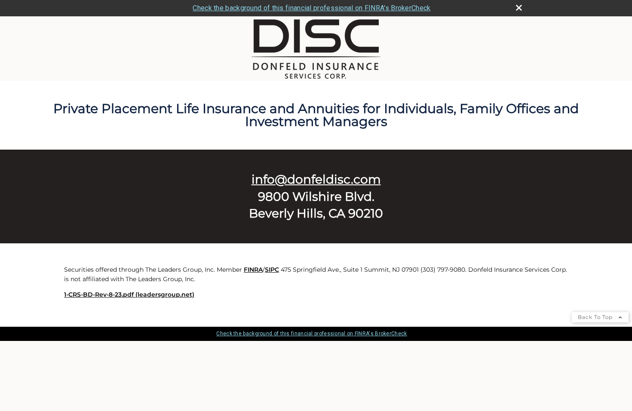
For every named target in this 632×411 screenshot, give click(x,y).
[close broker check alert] (518, 7)
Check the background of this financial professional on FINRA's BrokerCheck (311, 8)
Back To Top (596, 317)
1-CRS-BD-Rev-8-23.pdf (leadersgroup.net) (129, 294)
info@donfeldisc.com (316, 179)
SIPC (272, 269)
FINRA (253, 269)
